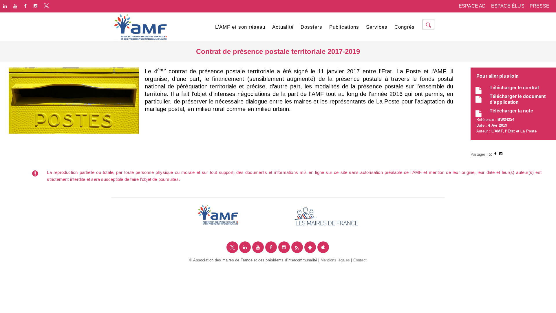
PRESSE (539, 5)
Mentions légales (335, 260)
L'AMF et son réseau (240, 27)
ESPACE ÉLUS (507, 5)
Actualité (283, 27)
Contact (360, 260)
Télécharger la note (511, 110)
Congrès (404, 27)
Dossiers (311, 27)
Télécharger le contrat (514, 87)
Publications (344, 27)
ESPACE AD (472, 5)
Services (376, 27)
